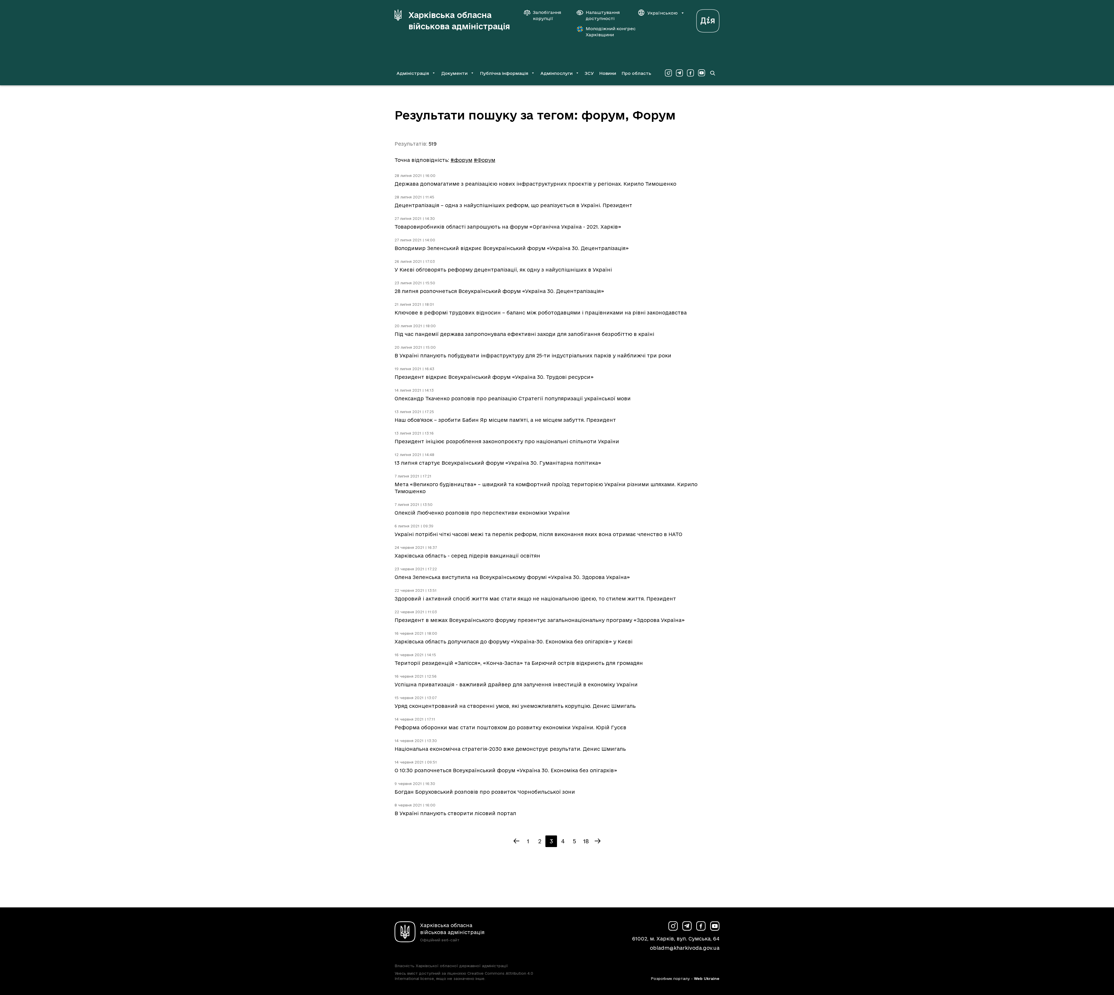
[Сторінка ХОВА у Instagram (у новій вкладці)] (668, 73)
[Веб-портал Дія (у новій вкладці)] (707, 19)
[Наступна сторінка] (597, 841)
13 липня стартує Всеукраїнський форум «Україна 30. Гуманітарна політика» (498, 463)
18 (586, 841)
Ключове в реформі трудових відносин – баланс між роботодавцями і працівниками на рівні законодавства (541, 312)
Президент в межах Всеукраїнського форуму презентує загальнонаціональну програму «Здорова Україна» (540, 620)
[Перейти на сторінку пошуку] (712, 73)
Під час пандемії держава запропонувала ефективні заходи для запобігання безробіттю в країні (524, 334)
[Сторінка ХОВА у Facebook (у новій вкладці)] (690, 73)
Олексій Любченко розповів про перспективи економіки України (482, 512)
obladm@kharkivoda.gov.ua (684, 948)
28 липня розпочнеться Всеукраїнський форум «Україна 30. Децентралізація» (499, 291)
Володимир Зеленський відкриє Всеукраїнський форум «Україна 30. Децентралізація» (512, 248)
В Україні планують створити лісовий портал (455, 813)
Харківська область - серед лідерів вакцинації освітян (467, 555)
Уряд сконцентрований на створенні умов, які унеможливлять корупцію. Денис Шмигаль (515, 706)
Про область (636, 73)
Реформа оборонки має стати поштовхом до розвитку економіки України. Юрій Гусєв (510, 727)
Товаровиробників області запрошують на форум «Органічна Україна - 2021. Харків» (508, 226)
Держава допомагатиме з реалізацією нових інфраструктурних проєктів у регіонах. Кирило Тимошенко (535, 184)
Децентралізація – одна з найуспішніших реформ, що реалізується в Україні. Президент (513, 205)
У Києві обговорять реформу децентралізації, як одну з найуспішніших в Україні (503, 269)
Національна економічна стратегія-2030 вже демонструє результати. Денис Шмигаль (510, 749)
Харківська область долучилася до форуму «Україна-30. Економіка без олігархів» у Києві (513, 641)
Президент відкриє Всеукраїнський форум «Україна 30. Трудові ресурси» (494, 377)
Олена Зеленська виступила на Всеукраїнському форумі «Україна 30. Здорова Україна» (512, 577)
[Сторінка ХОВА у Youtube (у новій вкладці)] (701, 73)
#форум (461, 160)
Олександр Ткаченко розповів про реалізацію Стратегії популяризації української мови (513, 398)
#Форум (484, 160)
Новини (607, 73)
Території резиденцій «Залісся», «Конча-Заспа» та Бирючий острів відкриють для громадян (519, 663)
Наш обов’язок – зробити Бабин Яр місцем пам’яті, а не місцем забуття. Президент (505, 420)
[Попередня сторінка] (516, 841)
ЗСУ (589, 73)
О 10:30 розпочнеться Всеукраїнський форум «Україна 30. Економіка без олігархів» (506, 770)
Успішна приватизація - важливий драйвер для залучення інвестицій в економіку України (516, 684)
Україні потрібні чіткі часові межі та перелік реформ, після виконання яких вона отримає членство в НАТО (538, 534)
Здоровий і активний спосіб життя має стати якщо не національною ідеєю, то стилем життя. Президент (535, 598)
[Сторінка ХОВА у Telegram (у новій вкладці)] (679, 73)
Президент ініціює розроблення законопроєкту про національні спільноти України (507, 441)
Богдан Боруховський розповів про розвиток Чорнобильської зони (485, 792)
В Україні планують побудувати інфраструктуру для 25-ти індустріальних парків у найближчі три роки (533, 355)
